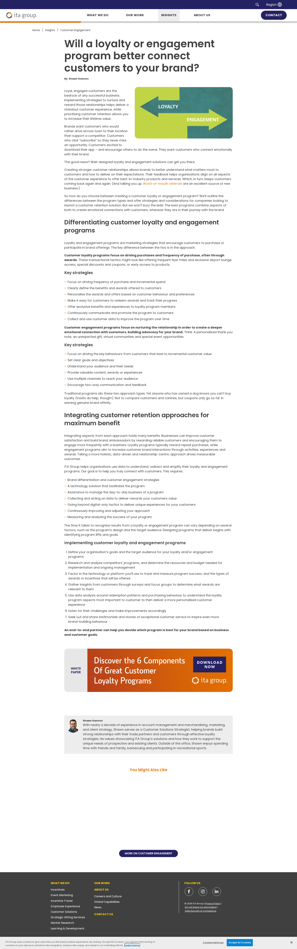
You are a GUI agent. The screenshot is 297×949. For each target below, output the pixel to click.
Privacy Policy (212, 903)
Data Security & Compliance (200, 910)
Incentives (58, 890)
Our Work (102, 883)
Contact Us (103, 914)
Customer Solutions (64, 912)
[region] (148, 943)
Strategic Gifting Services (68, 917)
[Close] (291, 942)
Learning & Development (67, 928)
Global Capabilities (107, 902)
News (97, 907)
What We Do (60, 883)
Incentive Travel (62, 901)
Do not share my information (201, 907)
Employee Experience (65, 906)
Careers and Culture (108, 896)
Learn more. (132, 945)
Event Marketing (62, 895)
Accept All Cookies (240, 942)
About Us (101, 890)
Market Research (62, 923)
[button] (257, 4)
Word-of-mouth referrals (162, 183)
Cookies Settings (213, 942)
